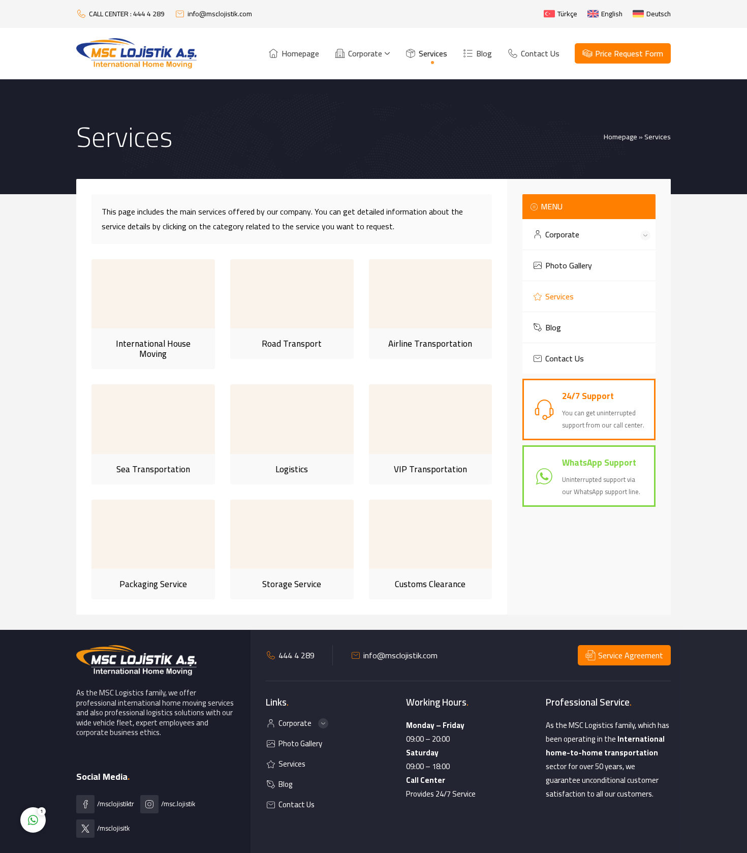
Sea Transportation (153, 469)
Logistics (291, 469)
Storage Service (291, 584)
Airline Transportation (430, 344)
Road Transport (292, 344)
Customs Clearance (430, 584)
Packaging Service (153, 584)
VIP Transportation (430, 469)
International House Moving (153, 349)
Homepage (620, 136)
